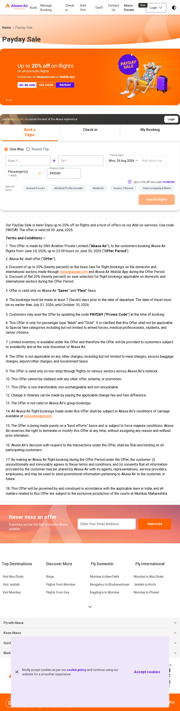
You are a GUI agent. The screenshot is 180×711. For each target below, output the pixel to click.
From (12, 161)
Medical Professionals (68, 188)
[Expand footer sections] (90, 607)
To (64, 161)
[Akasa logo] (16, 8)
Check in (90, 130)
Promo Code (57, 168)
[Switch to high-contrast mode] (174, 7)
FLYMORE (169, 182)
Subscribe (155, 524)
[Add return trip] (152, 160)
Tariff (99, 7)
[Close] (17, 672)
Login (171, 119)
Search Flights (156, 199)
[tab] (30, 133)
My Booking (150, 130)
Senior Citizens (123, 188)
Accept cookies (147, 672)
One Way (17, 149)
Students (98, 188)
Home (6, 27)
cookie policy (76, 669)
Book (33, 7)
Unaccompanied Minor (157, 188)
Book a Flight (30, 132)
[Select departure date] (121, 160)
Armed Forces (35, 188)
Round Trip (40, 149)
